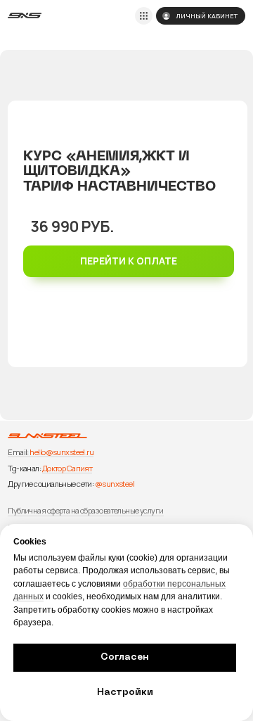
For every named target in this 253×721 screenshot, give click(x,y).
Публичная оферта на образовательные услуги (85, 510)
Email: (18, 452)
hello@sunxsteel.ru (61, 452)
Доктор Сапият (67, 468)
